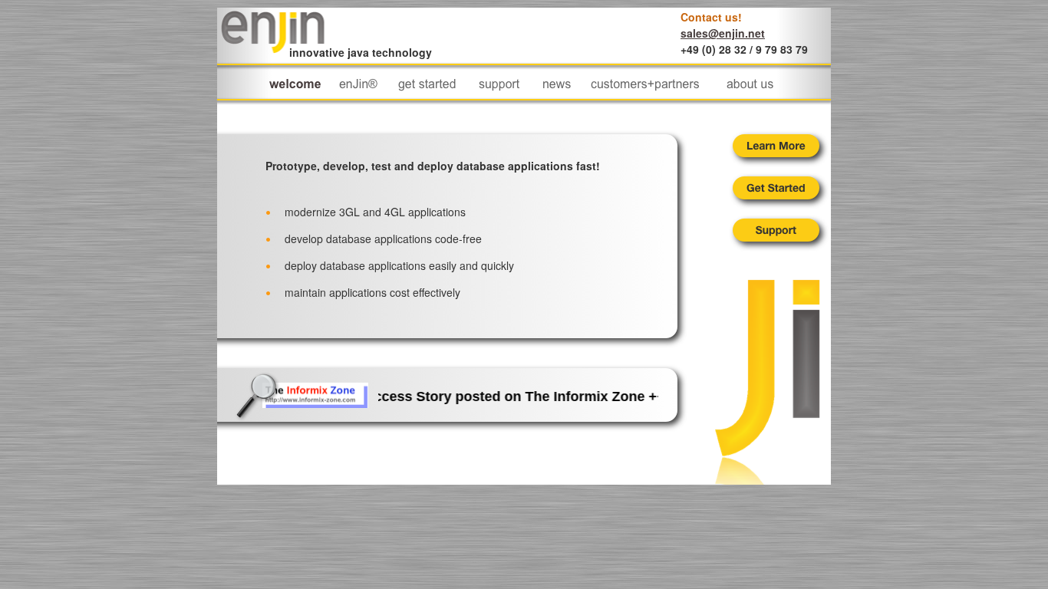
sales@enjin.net (723, 33)
